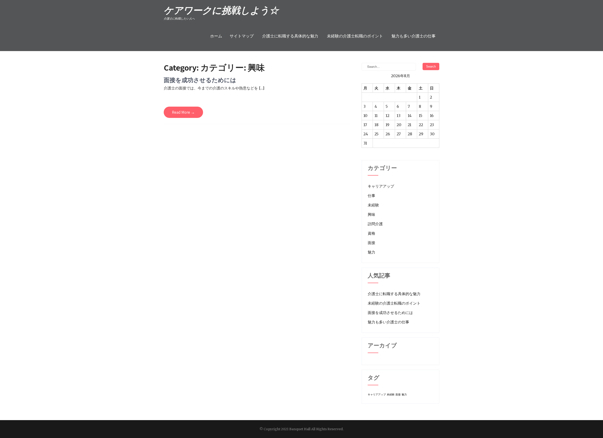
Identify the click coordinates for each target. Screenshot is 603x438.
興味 (371, 214)
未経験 (373, 205)
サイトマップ (242, 36)
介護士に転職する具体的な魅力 (290, 36)
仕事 (371, 195)
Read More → (183, 112)
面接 (371, 242)
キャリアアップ (381, 186)
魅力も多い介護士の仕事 (413, 36)
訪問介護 (375, 223)
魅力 (371, 252)
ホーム (216, 36)
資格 (371, 233)
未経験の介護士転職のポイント (355, 36)
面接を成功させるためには (200, 80)
